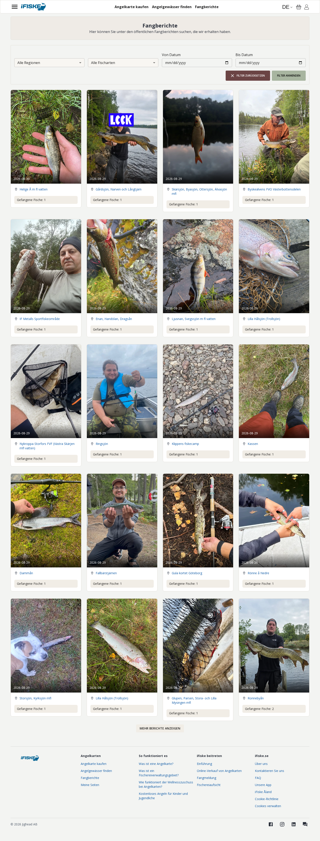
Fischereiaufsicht (209, 785)
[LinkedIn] (293, 824)
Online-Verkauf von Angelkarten (219, 771)
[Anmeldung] (306, 7)
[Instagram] (282, 824)
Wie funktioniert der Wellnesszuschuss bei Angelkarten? (166, 784)
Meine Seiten (90, 785)
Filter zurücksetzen (251, 75)
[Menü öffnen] (14, 7)
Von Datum (171, 54)
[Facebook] (270, 824)
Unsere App (263, 785)
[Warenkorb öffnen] (298, 7)
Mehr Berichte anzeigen (160, 728)
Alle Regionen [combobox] (28, 62)
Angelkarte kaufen (93, 764)
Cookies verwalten (268, 806)
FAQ (258, 778)
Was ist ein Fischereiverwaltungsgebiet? (159, 773)
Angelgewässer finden (96, 771)
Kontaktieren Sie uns (269, 771)
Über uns (261, 764)
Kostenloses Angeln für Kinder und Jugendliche (163, 796)
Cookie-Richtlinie (266, 799)
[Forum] (305, 824)
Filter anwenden (288, 75)
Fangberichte (90, 778)
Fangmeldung (206, 778)
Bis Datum (244, 54)
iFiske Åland (263, 792)
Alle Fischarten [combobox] (103, 62)
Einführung (204, 764)
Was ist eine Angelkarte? (156, 764)
